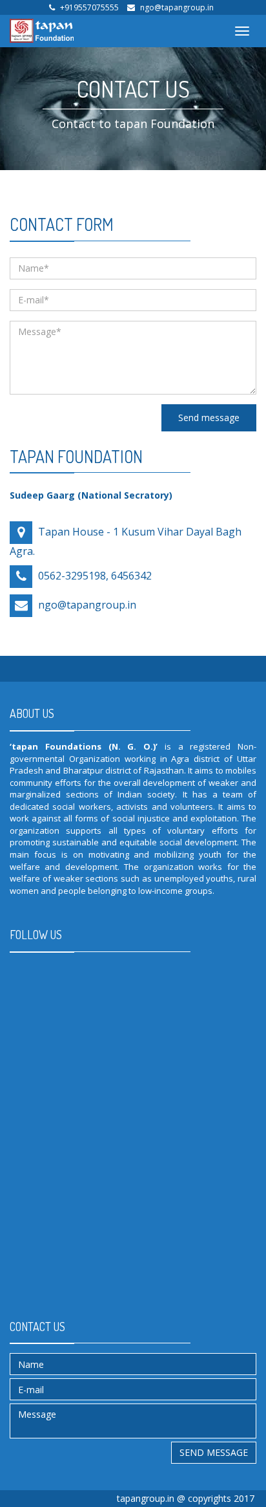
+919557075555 (89, 7)
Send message (209, 417)
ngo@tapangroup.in (177, 7)
